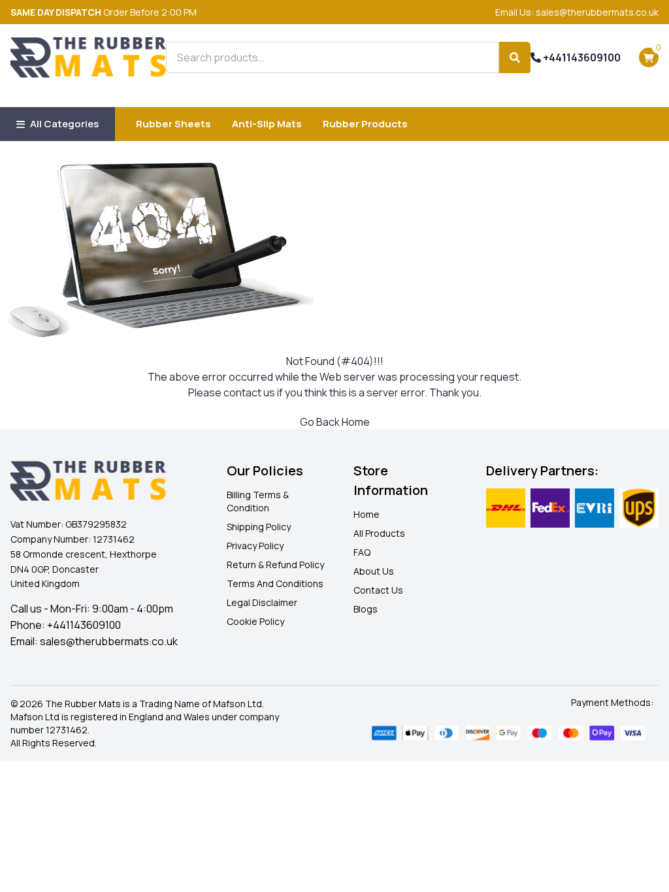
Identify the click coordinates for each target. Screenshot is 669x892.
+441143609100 (581, 57)
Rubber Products (365, 124)
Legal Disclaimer (262, 602)
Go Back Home (335, 422)
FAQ (361, 552)
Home (366, 514)
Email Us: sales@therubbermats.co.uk (577, 12)
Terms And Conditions (275, 583)
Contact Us (378, 590)
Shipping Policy (259, 526)
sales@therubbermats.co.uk (109, 641)
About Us (373, 571)
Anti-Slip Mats (267, 124)
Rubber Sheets (173, 124)
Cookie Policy (255, 621)
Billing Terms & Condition (258, 501)
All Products (379, 533)
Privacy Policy (255, 545)
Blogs (365, 609)
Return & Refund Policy (275, 564)
